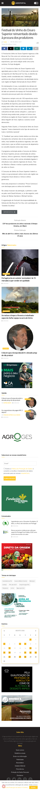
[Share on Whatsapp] (17, 48)
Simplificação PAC (24, 584)
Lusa (5, 42)
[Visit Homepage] (18, 3)
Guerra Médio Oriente (21, 581)
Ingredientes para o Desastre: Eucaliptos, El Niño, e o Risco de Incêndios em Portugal (24, 522)
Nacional (6, 274)
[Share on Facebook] (4, 48)
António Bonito (7, 403)
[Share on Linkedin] (30, 48)
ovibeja (5, 584)
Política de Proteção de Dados (22, 468)
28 (25, 657)
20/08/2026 (15, 526)
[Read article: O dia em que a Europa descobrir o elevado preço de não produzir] (20, 337)
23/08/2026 (5, 283)
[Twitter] (14, 779)
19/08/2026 (15, 537)
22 (30, 653)
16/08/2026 (5, 417)
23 (35, 653)
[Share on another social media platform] (36, 48)
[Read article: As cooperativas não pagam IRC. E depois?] (31, 414)
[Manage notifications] (3, 786)
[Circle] (20, 779)
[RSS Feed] (30, 779)
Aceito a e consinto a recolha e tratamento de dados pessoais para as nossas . (19, 470)
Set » (35, 631)
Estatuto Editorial (20, 766)
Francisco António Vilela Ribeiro (12, 415)
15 (30, 648)
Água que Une (20, 588)
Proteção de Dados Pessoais (20, 772)
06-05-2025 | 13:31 (16, 42)
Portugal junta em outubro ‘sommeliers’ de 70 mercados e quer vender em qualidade (19, 279)
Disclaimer (20, 775)
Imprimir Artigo (8, 212)
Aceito (33, 787)
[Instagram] (25, 779)
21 (25, 653)
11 (9, 648)
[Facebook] (9, 779)
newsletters (25, 473)
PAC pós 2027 (13, 584)
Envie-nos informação (20, 756)
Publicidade (20, 759)
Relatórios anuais (20, 753)
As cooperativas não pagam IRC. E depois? (12, 411)
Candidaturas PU (7, 581)
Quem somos (20, 750)
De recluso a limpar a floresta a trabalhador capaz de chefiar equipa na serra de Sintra (18, 316)
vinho (12, 588)
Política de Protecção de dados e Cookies (15, 787)
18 (9, 653)
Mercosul (32, 581)
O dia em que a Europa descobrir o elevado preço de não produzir (19, 354)
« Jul (4, 631)
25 (9, 657)
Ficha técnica (20, 769)
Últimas (5, 348)
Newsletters (20, 763)
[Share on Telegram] (23, 48)
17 (4, 653)
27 (20, 657)
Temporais (5, 588)
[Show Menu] (2, 3)
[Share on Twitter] (11, 48)
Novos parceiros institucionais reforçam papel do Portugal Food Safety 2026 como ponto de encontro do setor (24, 532)
